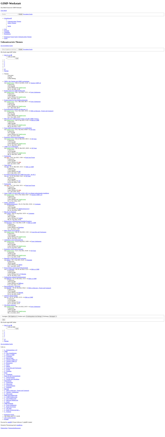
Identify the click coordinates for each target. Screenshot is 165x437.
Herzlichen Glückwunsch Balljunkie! (14, 137)
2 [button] (4, 61)
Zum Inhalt (4, 10)
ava (7, 297)
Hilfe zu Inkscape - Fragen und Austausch (42, 111)
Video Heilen (7, 165)
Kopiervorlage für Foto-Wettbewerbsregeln (16, 100)
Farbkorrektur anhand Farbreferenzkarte (15, 277)
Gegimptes (38, 204)
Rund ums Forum (30, 157)
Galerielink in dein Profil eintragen (13, 240)
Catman (9, 213)
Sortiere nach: (22, 316)
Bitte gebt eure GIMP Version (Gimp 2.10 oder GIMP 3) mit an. (21, 118)
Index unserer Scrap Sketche (12, 230)
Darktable (29, 260)
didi (8, 167)
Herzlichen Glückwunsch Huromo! (13, 249)
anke (8, 157)
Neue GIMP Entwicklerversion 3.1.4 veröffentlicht (18, 128)
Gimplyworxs (10, 83)
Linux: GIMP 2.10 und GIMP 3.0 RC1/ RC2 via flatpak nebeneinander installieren (26, 193)
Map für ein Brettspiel (10, 212)
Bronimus (9, 222)
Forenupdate (7, 156)
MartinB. (9, 288)
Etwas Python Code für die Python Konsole (16, 267)
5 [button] (4, 66)
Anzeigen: (5, 316)
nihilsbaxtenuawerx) (12, 204)
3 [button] (4, 63)
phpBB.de (19, 425)
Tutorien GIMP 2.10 (36, 195)
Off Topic (32, 129)
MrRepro (9, 278)
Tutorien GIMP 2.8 (36, 83)
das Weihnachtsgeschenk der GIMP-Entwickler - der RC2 (20, 174)
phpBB (10, 422)
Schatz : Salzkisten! (9, 202)
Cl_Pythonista (10, 269)
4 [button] (4, 64)
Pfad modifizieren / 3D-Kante (12, 286)
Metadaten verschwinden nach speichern (15, 258)
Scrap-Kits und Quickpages (38, 232)
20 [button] (5, 69)
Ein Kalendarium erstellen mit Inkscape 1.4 (16, 109)
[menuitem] (14, 21)
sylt (7, 176)
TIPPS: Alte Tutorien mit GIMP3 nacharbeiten (16, 81)
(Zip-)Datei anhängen (10, 305)
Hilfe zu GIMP (35, 120)
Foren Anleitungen (35, 92)
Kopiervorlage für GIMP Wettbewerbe (14, 90)
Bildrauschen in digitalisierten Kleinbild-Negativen (18, 221)
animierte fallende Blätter (11, 295)
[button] (8, 55)
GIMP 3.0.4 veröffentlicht (11, 146)
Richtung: (46, 316)
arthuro (8, 260)
